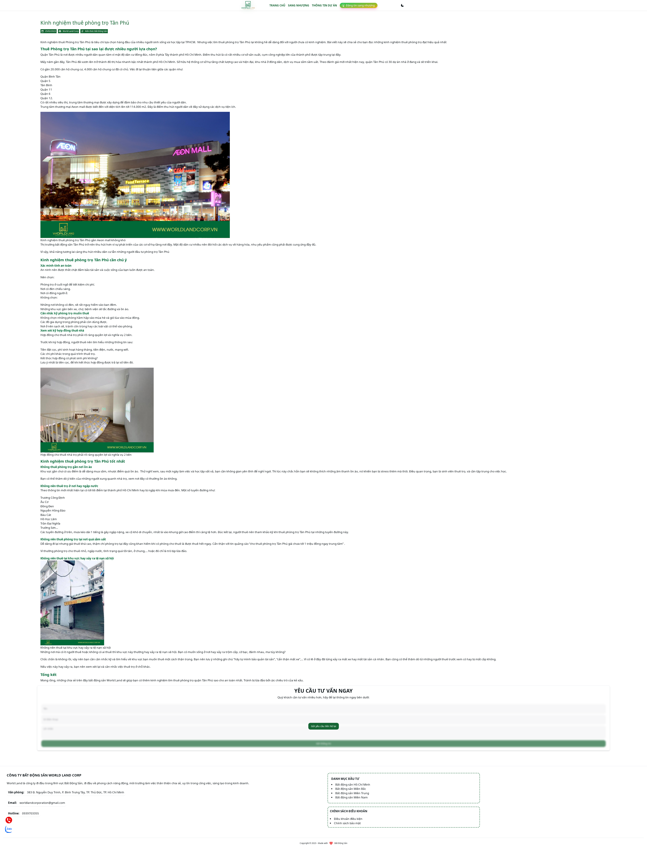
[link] (248, 5)
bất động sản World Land (105, 680)
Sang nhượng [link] (298, 5)
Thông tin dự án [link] (324, 5)
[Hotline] (8, 820)
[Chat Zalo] (8, 829)
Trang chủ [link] (277, 5)
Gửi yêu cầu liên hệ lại (323, 726)
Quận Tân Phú (50, 54)
